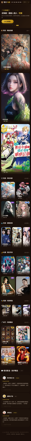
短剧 (20, 2)
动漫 (18, 2)
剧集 (16, 2)
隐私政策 (18, 434)
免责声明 (13, 434)
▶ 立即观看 (7, 21)
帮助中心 (22, 434)
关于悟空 (8, 434)
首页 (12, 2)
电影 (14, 2)
